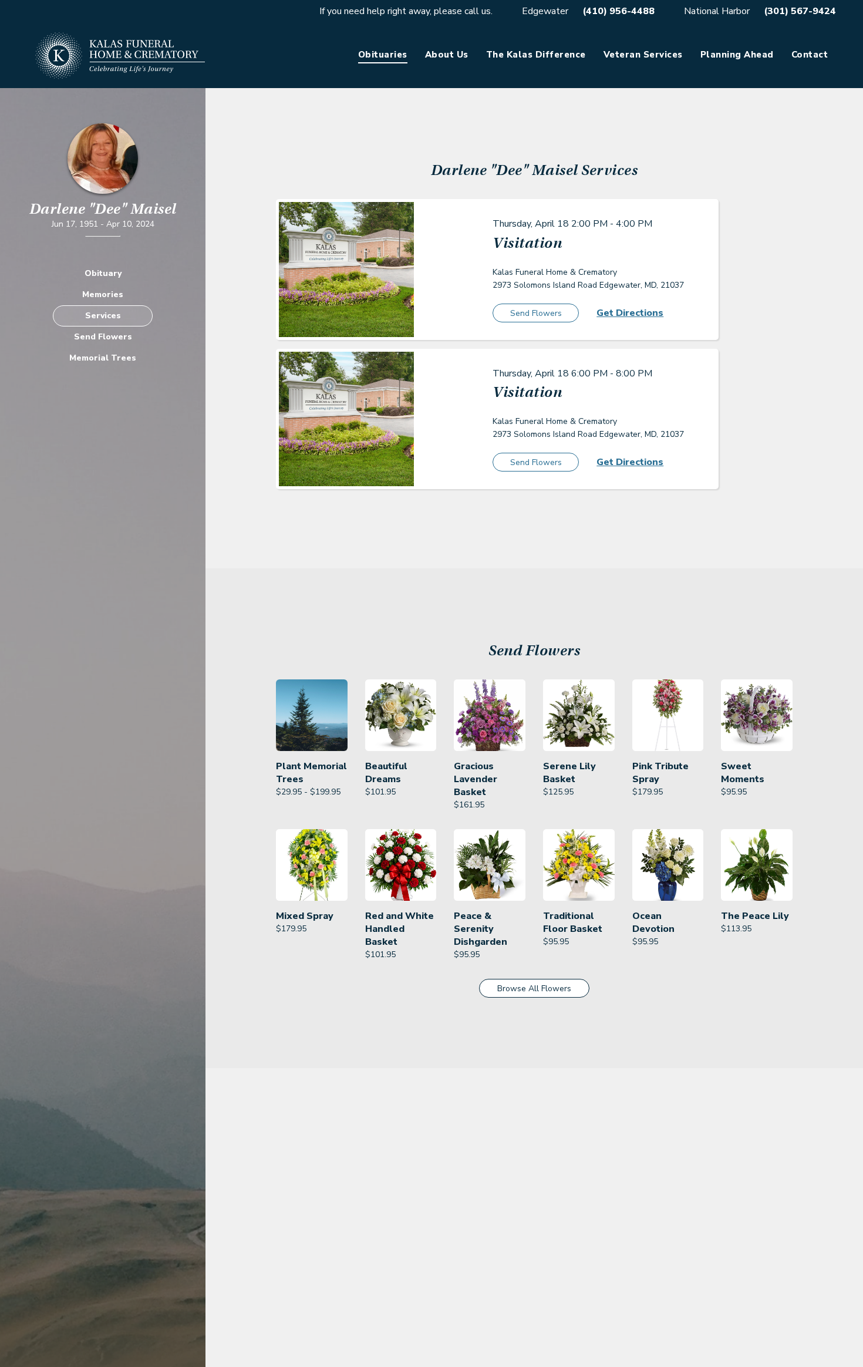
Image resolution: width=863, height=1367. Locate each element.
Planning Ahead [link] (737, 54)
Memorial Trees (102, 357)
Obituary (103, 273)
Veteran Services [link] (643, 54)
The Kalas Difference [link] (536, 54)
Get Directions (629, 313)
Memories (102, 294)
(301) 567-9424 (800, 11)
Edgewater (545, 11)
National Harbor (717, 11)
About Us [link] (446, 54)
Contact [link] (809, 54)
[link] (312, 745)
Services (103, 315)
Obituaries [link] (382, 54)
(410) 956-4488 (618, 11)
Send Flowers (103, 336)
